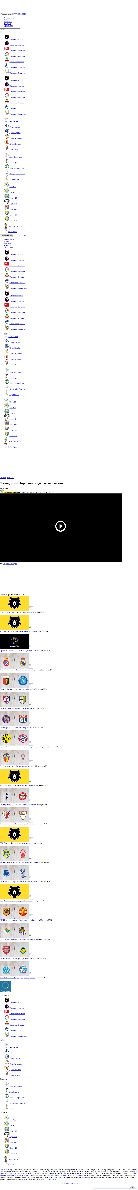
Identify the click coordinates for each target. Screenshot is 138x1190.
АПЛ (2, 805)
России (133, 1173)
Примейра (4, 651)
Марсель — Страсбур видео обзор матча (20, 978)
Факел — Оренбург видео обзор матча (18, 901)
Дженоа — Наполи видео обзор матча (21, 689)
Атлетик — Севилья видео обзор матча (20, 824)
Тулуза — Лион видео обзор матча (18, 728)
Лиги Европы (65, 1175)
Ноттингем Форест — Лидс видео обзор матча (21, 862)
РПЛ (1, 612)
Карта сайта (64, 1183)
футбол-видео (52, 1179)
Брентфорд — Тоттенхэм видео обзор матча (20, 805)
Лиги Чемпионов (52, 1175)
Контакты (74, 1183)
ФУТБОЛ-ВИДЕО (20, 14)
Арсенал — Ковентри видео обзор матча (19, 958)
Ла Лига (3, 670)
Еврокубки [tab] (8, 22)
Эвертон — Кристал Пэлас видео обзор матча (21, 881)
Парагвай (6, 564)
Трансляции (8, 26)
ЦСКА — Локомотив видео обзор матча (19, 785)
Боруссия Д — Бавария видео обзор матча (32, 747)
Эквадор (13, 564)
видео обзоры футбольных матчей (12, 1173)
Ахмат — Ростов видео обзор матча (17, 843)
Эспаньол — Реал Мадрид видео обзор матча (23, 670)
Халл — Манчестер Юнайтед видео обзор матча (22, 920)
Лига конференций (79, 1175)
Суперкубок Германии (8, 747)
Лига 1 (2, 728)
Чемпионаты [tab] (9, 18)
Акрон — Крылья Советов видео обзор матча (20, 631)
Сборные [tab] (7, 24)
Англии (3, 1175)
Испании (18, 1175)
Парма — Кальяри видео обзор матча (20, 708)
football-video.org (6, 1170)
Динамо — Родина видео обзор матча (18, 612)
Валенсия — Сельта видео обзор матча (20, 766)
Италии (25, 1175)
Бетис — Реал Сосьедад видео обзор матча (22, 939)
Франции (32, 1175)
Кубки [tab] (6, 20)
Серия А (3, 689)
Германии (10, 1175)
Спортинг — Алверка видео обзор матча (23, 651)
